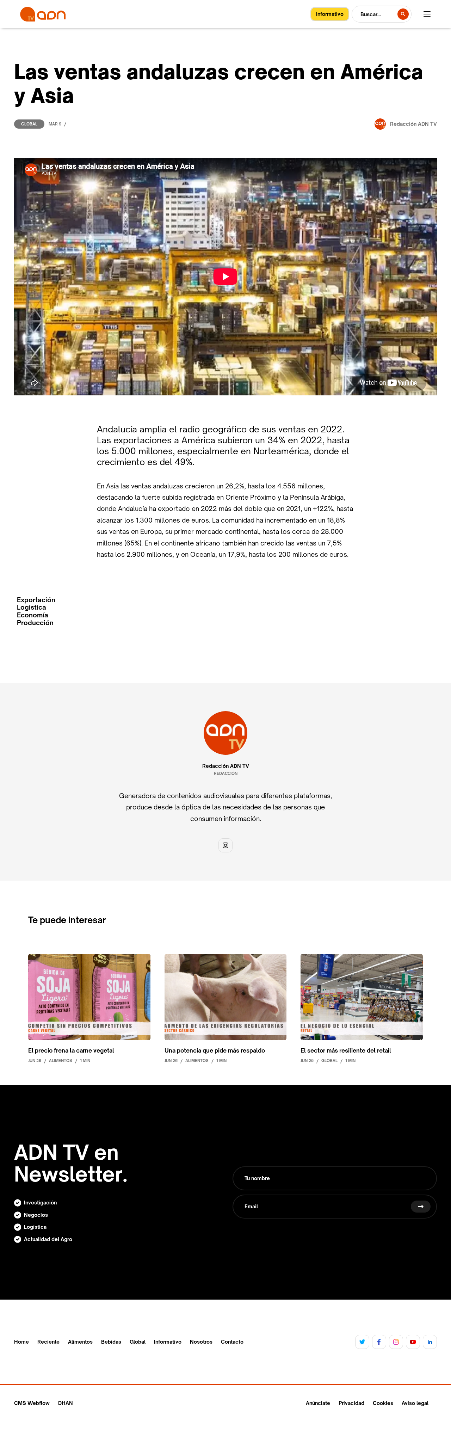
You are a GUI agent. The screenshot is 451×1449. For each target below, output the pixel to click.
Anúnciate (318, 1403)
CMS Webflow (32, 1403)
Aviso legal (415, 1403)
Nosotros (201, 1341)
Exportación (36, 600)
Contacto (232, 1341)
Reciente (48, 1341)
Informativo (167, 1341)
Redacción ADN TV (225, 766)
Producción (35, 623)
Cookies (383, 1403)
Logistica (31, 607)
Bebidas (111, 1341)
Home (21, 1341)
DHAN (65, 1403)
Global (29, 124)
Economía (32, 615)
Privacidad (351, 1403)
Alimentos (80, 1341)
